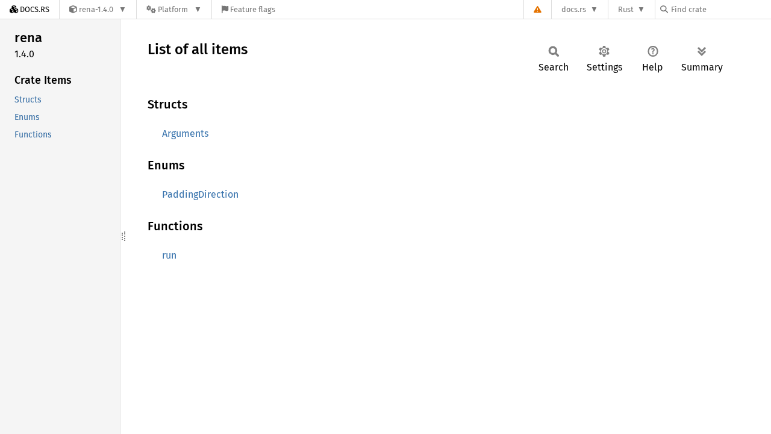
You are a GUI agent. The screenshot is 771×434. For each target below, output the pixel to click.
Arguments (185, 133)
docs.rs (573, 9)
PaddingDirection (200, 194)
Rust (626, 9)
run (169, 255)
